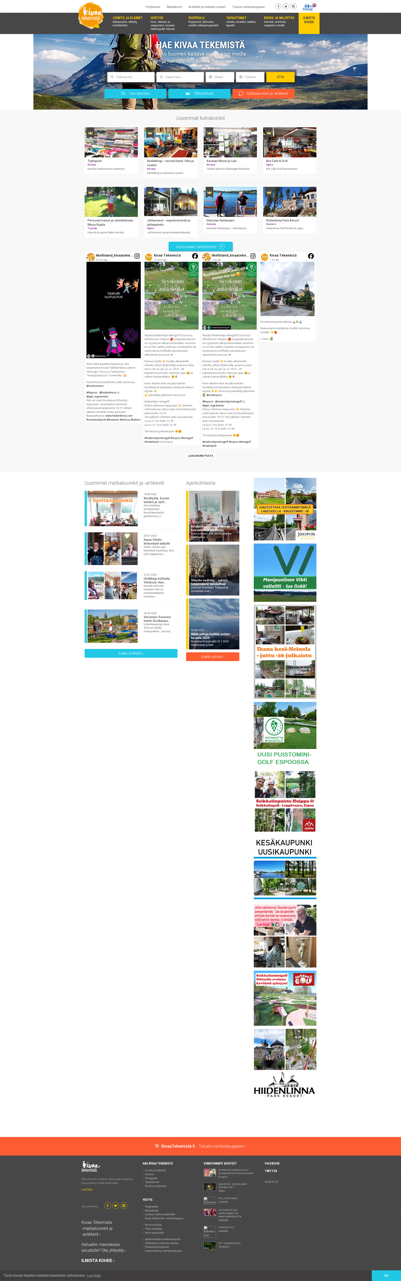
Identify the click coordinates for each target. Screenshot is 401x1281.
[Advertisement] (200, 1122)
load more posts (200, 456)
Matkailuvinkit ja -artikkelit (267, 93)
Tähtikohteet (203, 93)
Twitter (271, 1171)
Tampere (229, 1245)
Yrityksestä (152, 7)
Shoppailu (151, 1178)
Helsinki (229, 1215)
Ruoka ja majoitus (155, 1185)
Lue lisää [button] (94, 1275)
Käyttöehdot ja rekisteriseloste (163, 1250)
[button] (113, 337)
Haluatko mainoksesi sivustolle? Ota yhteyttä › (103, 1247)
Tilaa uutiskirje (153, 1228)
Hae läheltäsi (139, 93)
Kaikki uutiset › (212, 656)
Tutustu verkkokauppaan (248, 7)
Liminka (228, 1200)
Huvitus (149, 1174)
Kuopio (235, 1173)
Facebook (272, 1163)
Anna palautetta (154, 1232)
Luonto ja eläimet (155, 1170)
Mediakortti (174, 7)
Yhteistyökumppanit (157, 1246)
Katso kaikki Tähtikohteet (196, 247)
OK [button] (386, 1275)
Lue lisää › (87, 1189)
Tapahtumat (152, 1182)
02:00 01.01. (272, 1181)
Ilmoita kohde (153, 1224)
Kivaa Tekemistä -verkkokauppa (164, 1218)
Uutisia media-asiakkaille (160, 1214)
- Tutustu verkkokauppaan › (203, 1146)
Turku (232, 1187)
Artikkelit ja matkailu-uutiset (207, 7)
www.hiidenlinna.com (118, 415)
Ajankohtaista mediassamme (162, 1239)
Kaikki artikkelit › (131, 653)
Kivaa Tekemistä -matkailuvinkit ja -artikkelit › (97, 1228)
